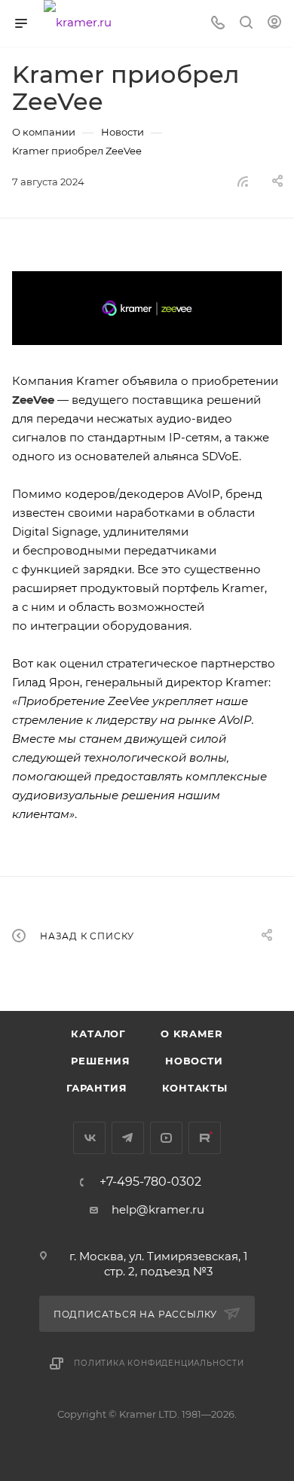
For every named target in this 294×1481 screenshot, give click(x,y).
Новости (194, 1061)
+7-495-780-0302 (150, 1182)
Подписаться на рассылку (137, 1314)
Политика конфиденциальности (159, 1363)
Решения (100, 1061)
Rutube (204, 1138)
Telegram (128, 1138)
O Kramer (191, 1034)
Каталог (98, 1034)
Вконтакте (89, 1138)
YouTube (166, 1138)
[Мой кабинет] (274, 24)
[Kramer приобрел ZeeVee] (147, 308)
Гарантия (96, 1088)
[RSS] (242, 181)
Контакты (195, 1088)
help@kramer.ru (158, 1209)
